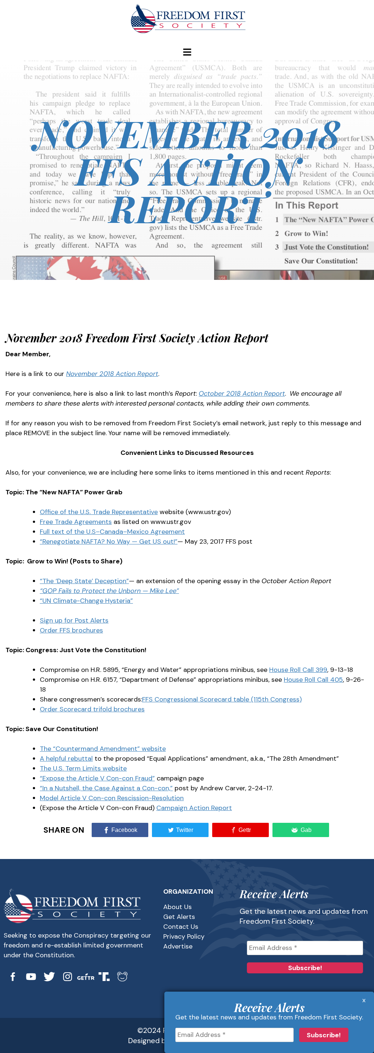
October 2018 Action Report (242, 393)
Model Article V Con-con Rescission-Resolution (112, 798)
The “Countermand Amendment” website (103, 748)
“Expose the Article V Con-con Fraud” (97, 778)
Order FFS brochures (71, 630)
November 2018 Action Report (112, 373)
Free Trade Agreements (76, 521)
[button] (187, 53)
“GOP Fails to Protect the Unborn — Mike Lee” (109, 590)
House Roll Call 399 (298, 669)
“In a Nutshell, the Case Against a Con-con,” (106, 788)
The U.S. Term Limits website (83, 768)
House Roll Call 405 (313, 679)
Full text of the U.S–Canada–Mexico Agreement (112, 531)
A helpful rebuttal (66, 758)
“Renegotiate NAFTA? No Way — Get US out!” (109, 541)
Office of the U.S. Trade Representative (99, 512)
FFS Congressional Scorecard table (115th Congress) (222, 699)
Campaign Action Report (194, 807)
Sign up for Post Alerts (74, 620)
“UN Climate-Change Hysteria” (86, 600)
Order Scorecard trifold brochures (92, 709)
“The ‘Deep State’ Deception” (84, 581)
